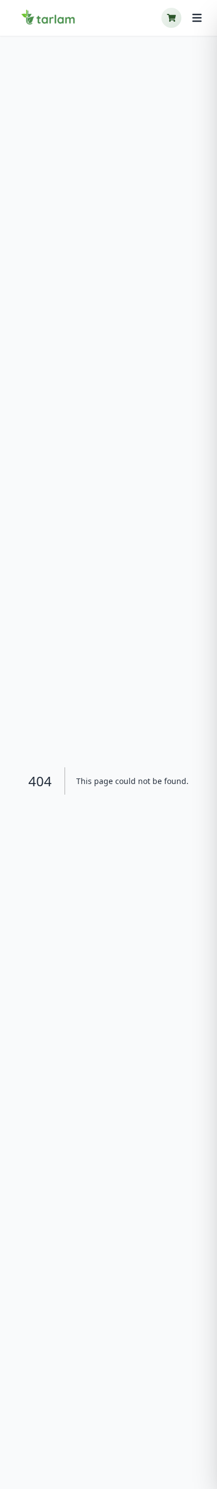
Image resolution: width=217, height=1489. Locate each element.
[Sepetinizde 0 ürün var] (171, 18)
